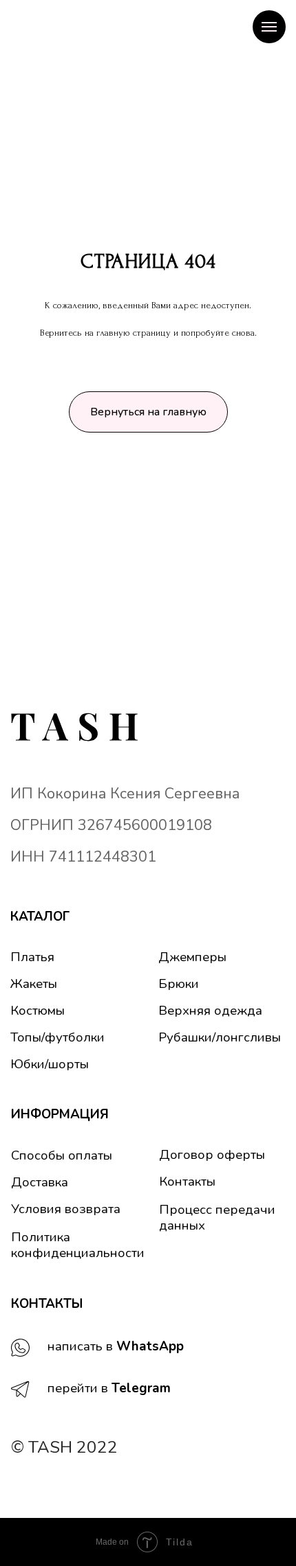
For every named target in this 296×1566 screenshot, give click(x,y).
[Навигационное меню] (269, 27)
